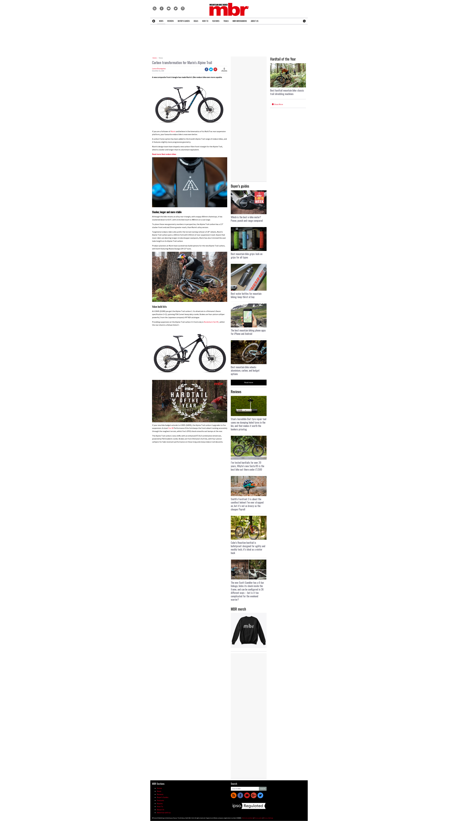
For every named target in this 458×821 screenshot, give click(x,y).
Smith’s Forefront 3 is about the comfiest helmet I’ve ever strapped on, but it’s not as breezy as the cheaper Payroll (247, 504)
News (161, 58)
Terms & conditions (247, 818)
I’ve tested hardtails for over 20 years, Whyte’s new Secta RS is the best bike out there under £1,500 (247, 466)
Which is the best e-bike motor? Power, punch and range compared (247, 218)
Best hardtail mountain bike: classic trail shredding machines (287, 92)
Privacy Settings (268, 818)
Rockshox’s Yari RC (211, 322)
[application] (189, 401)
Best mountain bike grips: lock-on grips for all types (246, 255)
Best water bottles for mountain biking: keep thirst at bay (246, 295)
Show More (278, 104)
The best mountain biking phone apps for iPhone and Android (248, 332)
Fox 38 (170, 428)
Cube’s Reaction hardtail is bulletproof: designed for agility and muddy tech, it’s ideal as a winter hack (248, 548)
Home (155, 58)
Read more (248, 382)
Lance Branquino (159, 68)
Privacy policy (258, 818)
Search (262, 789)
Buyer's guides (240, 186)
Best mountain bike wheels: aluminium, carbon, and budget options (245, 370)
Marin (173, 131)
